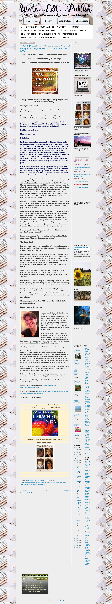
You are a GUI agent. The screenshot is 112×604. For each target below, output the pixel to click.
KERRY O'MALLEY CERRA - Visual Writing (87, 433)
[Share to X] (50, 480)
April (78, 520)
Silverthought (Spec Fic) (87, 553)
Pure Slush (86, 538)
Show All (79, 441)
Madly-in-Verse (77, 351)
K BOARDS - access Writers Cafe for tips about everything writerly (87, 387)
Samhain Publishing (87, 544)
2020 (77, 457)
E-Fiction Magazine (87, 488)
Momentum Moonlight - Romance (87, 532)
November (78, 472)
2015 (77, 543)
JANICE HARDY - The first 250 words (87, 377)
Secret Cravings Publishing (87, 549)
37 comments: (41, 480)
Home (21, 27)
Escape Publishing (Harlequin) (87, 498)
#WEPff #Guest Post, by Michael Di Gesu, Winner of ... (79, 509)
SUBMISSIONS (63, 30)
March (78, 524)
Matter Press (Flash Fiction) (87, 526)
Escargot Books (87, 503)
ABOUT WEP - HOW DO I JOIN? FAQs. (48, 30)
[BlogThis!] (49, 480)
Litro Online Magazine (87, 517)
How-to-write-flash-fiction (81, 181)
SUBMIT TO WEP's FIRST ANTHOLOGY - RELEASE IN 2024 (40, 27)
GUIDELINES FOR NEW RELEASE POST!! (48, 37)
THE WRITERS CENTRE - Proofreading (87, 450)
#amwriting (27, 482)
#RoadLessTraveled (45, 482)
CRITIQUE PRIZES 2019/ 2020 (69, 34)
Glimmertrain (87, 511)
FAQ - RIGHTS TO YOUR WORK (28, 30)
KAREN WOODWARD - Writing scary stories (87, 425)
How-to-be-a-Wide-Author (81, 187)
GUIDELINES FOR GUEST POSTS (28, 37)
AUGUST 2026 (76, 393)
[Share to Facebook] (52, 480)
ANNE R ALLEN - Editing (87, 350)
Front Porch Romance (87, 507)
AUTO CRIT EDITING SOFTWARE (87, 362)
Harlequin (87, 514)
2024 (77, 447)
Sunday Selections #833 (76, 435)
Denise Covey (59, 482)
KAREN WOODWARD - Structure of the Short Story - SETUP (87, 414)
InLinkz (78, 45)
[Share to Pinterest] (53, 480)
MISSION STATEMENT (74, 27)
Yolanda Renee (41, 484)
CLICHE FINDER (87, 372)
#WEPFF (53, 482)
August (79, 486)
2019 (77, 460)
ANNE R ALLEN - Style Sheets (87, 355)
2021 (77, 454)
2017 (77, 538)
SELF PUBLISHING (31, 34)
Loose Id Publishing (87, 521)
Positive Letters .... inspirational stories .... (77, 402)
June (78, 494)
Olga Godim (34, 484)
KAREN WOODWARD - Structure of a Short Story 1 (87, 404)
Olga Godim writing (76, 370)
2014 (77, 545)
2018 (77, 463)
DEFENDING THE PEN (77, 383)
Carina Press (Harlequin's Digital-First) (87, 471)
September (79, 482)
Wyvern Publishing (87, 564)
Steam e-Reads (87, 557)
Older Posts (67, 490)
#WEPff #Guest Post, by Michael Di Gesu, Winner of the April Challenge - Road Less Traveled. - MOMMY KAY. (45, 48)
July (78, 490)
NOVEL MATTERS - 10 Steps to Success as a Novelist (87, 441)
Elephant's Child (77, 424)
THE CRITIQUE (72, 30)
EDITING (23, 34)
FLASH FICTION (82, 30)
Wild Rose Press (87, 560)
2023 (77, 450)
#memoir (38, 482)
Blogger (63, 600)
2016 (77, 540)
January (79, 534)
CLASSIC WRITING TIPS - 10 (87, 368)
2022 (77, 452)
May (78, 497)
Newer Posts (24, 490)
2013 (77, 547)
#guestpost (33, 482)
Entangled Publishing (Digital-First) (87, 492)
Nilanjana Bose (27, 484)
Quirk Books (86, 541)
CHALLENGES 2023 (64, 37)
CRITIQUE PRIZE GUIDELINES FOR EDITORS (49, 34)
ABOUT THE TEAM (61, 27)
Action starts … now (76, 374)
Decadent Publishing (87, 477)
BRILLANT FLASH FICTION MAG (87, 463)
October (79, 476)
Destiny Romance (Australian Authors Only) (87, 482)
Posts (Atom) (30, 493)
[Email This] (47, 480)
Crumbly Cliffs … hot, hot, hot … (76, 416)
